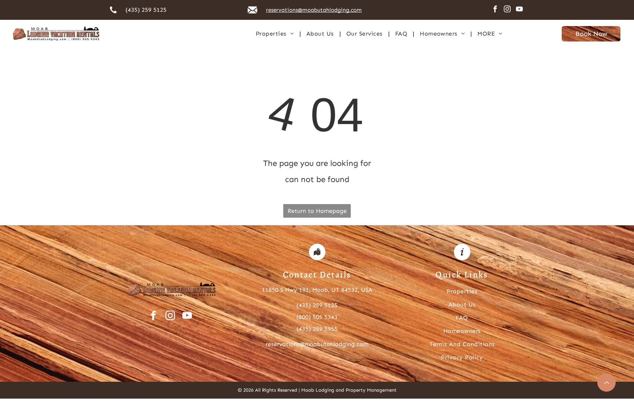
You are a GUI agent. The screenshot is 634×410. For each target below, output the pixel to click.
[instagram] (507, 10)
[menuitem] (275, 33)
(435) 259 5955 (317, 328)
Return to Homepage (317, 210)
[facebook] (495, 10)
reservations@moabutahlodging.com (317, 344)
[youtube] (519, 10)
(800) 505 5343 (317, 316)
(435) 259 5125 (146, 9)
